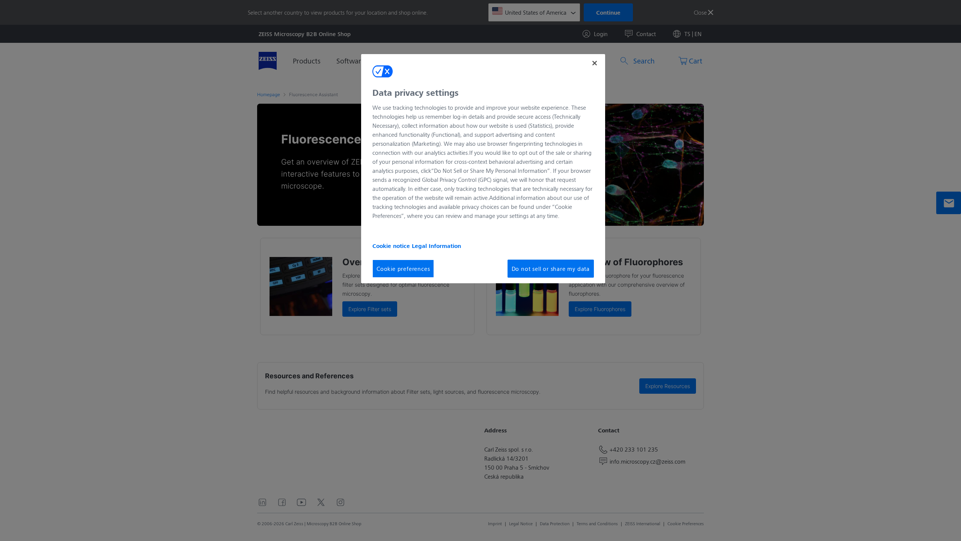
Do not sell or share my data (551, 268)
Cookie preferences (403, 268)
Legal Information (436, 245)
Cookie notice (392, 245)
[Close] (594, 63)
